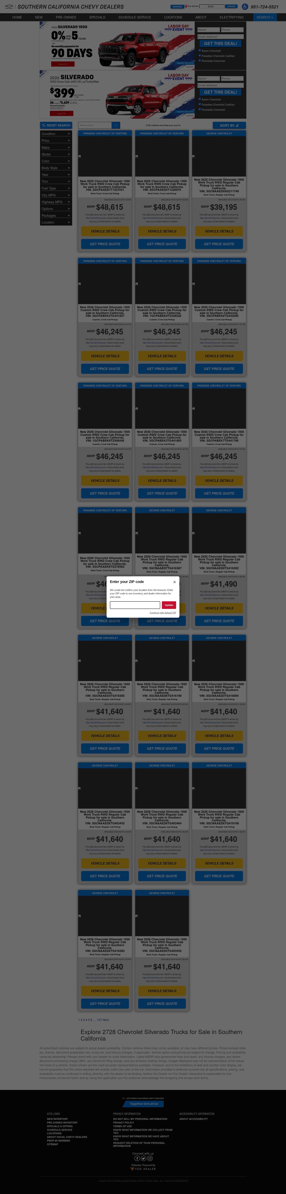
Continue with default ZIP (163, 612)
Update (169, 605)
